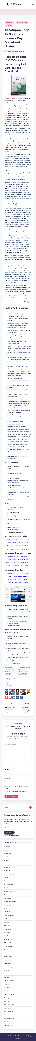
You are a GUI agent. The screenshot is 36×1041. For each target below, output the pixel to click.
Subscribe (9, 832)
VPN (5, 1015)
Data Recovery (8, 884)
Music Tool (7, 936)
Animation (7, 850)
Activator (7, 846)
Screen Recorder (22, 22)
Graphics (6, 922)
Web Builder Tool (9, 1018)
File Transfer (7, 919)
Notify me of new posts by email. (16, 791)
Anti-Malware (8, 853)
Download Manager (10, 901)
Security (6, 984)
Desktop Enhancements (11, 891)
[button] (30, 807)
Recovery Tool (8, 974)
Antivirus (6, 860)
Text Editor (7, 991)
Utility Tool (7, 1001)
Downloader (7, 905)
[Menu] (33, 4)
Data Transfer (8, 888)
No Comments (8, 50)
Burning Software (9, 874)
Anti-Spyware (8, 857)
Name (7, 761)
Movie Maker (7, 929)
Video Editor (7, 1008)
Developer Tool (8, 895)
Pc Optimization (9, 946)
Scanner (6, 977)
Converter (7, 881)
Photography (8, 963)
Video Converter (9, 1005)
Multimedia (9, 22)
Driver (5, 908)
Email (7, 769)
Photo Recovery (8, 960)
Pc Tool (6, 950)
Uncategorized (8, 998)
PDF (5, 953)
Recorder (6, 970)
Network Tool (8, 939)
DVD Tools (7, 912)
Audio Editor (7, 864)
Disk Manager (8, 898)
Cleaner (6, 877)
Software (9, 25)
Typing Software (9, 994)
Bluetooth (7, 870)
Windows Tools (8, 1025)
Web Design (7, 1022)
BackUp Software (9, 867)
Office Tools (7, 943)
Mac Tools (7, 925)
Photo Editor (8, 956)
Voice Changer (8, 1011)
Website (7, 778)
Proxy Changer (8, 967)
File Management (9, 915)
